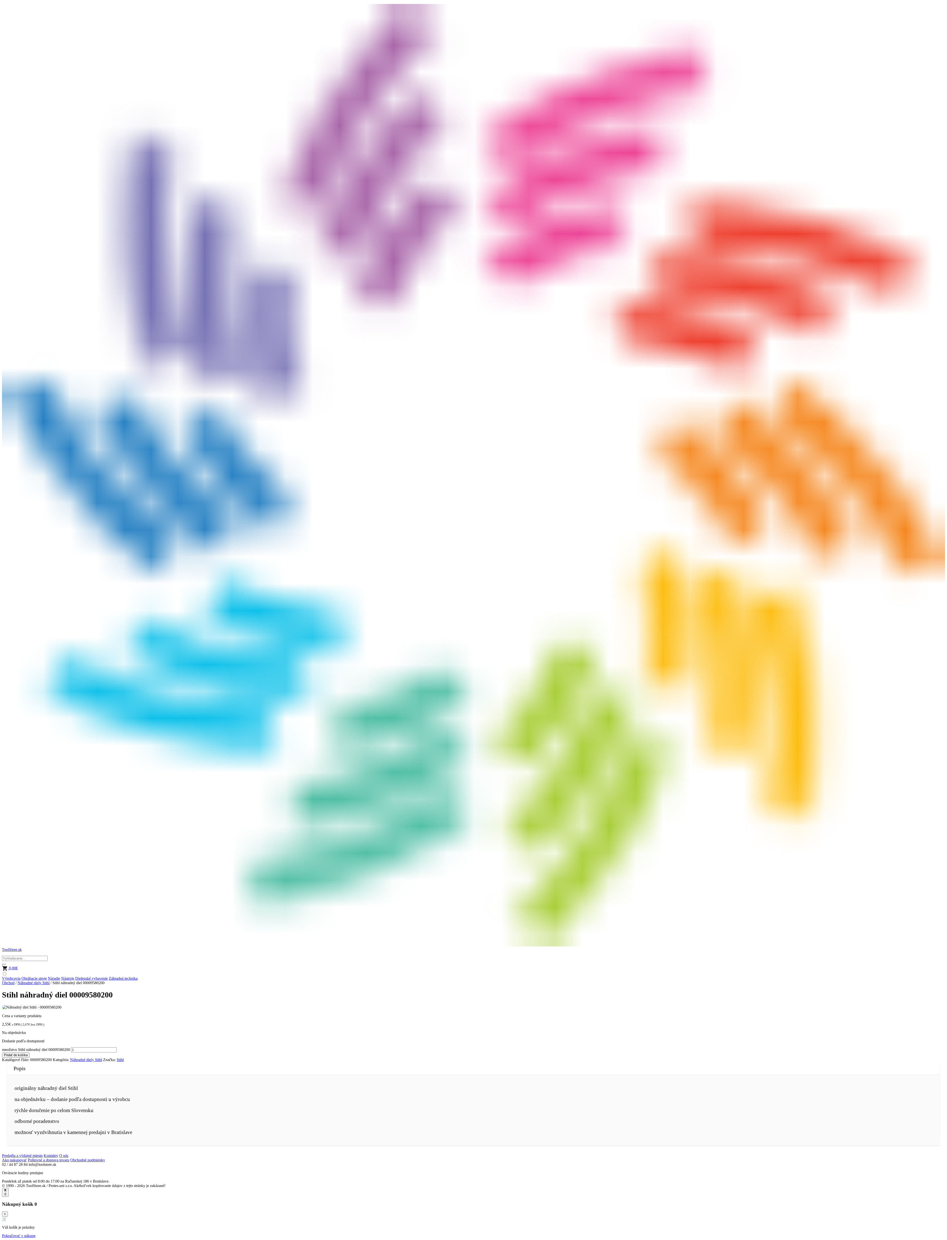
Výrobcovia (11, 978)
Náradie (54, 978)
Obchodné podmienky (87, 1160)
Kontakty (51, 1155)
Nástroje (67, 978)
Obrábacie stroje (34, 978)
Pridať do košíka (16, 1055)
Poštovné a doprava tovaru (48, 1160)
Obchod (8, 983)
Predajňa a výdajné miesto (22, 1155)
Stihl (120, 1060)
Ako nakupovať (14, 1160)
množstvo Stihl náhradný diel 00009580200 (36, 1050)
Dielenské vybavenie (91, 978)
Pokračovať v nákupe (19, 1236)
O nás (63, 1155)
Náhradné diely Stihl (34, 983)
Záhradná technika (123, 978)
